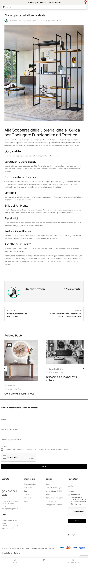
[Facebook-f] (69, 534)
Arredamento (51, 21)
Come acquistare (30, 484)
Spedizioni (27, 501)
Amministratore (15, 21)
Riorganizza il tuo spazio (54, 498)
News (59, 21)
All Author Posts (73, 289)
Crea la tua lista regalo (54, 487)
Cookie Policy (37, 548)
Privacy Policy (48, 548)
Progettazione (51, 501)
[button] (81, 2)
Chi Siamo (27, 498)
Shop (48, 484)
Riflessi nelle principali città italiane (61, 378)
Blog (25, 491)
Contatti (27, 494)
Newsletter (28, 487)
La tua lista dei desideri (54, 491)
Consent (4, 446)
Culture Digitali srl (14, 553)
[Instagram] (73, 534)
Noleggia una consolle (54, 505)
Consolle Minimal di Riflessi (19, 393)
